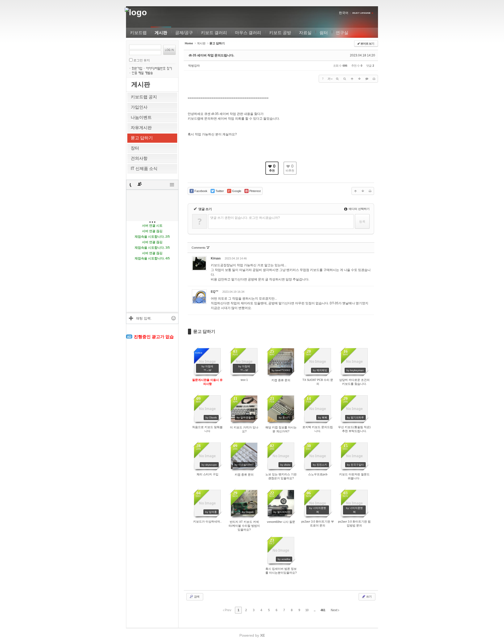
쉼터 (323, 32)
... (314, 610)
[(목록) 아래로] (359, 78)
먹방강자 (194, 65)
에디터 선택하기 (359, 208)
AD (129, 336)
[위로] (352, 78)
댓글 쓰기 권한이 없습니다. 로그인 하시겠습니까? (245, 218)
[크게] (337, 78)
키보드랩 (138, 32)
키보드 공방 (280, 32)
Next (334, 610)
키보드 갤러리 (214, 32)
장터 (135, 148)
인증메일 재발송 (143, 72)
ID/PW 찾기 (160, 68)
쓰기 (368, 596)
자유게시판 (141, 127)
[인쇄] (374, 78)
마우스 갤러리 (248, 32)
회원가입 (137, 68)
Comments (201, 247)
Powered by (252, 635)
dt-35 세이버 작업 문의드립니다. (211, 55)
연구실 (342, 32)
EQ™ (214, 292)
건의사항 (139, 158)
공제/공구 (184, 32)
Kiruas (216, 258)
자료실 (305, 32)
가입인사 (139, 107)
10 (306, 610)
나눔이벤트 (141, 117)
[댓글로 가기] (366, 78)
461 (323, 610)
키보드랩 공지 (144, 97)
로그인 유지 (141, 60)
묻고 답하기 (142, 138)
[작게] (344, 78)
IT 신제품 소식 (144, 168)
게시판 (161, 32)
